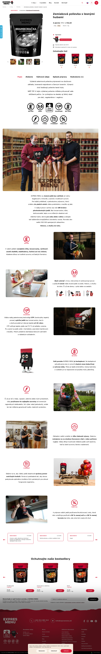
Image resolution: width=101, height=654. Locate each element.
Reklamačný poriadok (67, 637)
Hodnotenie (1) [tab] (77, 77)
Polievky (83, 634)
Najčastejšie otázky (67, 635)
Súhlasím (66, 650)
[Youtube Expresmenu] (92, 620)
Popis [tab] (19, 77)
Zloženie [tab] (29, 77)
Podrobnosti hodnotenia (32, 10)
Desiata (83, 636)
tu (50, 647)
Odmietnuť (54, 650)
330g (55, 25)
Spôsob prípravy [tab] (60, 77)
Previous (8, 61)
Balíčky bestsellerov (86, 646)
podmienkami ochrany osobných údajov (74, 602)
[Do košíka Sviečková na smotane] (88, 67)
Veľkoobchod (45, 636)
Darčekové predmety (86, 648)
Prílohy (83, 641)
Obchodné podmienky (67, 639)
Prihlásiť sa (93, 599)
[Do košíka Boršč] (74, 67)
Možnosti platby (66, 633)
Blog (43, 638)
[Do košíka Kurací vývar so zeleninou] (60, 67)
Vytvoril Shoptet (96, 652)
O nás (43, 634)
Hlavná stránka (46, 631)
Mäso (82, 638)
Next (42, 61)
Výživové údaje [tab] (42, 77)
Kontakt (44, 641)
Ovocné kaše (84, 643)
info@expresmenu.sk (64, 621)
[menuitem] (34, 2)
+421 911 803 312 (41, 620)
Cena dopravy (65, 632)
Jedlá (82, 631)
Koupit (30, 590)
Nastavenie (42, 650)
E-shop (44, 643)
